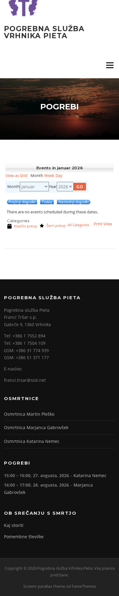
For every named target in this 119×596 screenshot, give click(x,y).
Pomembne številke (24, 536)
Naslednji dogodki (74, 202)
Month (13, 187)
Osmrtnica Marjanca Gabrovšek (36, 427)
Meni (109, 65)
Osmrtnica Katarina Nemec (32, 441)
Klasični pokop (25, 226)
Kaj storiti (13, 525)
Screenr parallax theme (44, 586)
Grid (16, 176)
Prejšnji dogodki (22, 202)
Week (49, 176)
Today (47, 202)
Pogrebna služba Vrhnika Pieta (44, 32)
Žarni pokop (56, 225)
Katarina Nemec (90, 475)
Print (103, 224)
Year (53, 187)
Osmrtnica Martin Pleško (29, 414)
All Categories (78, 225)
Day (59, 176)
